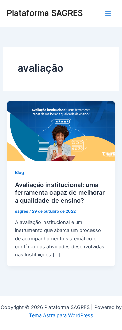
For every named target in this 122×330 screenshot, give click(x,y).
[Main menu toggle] (108, 13)
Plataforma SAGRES (45, 13)
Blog (19, 172)
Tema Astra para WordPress (61, 315)
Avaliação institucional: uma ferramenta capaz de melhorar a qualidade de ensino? (60, 192)
